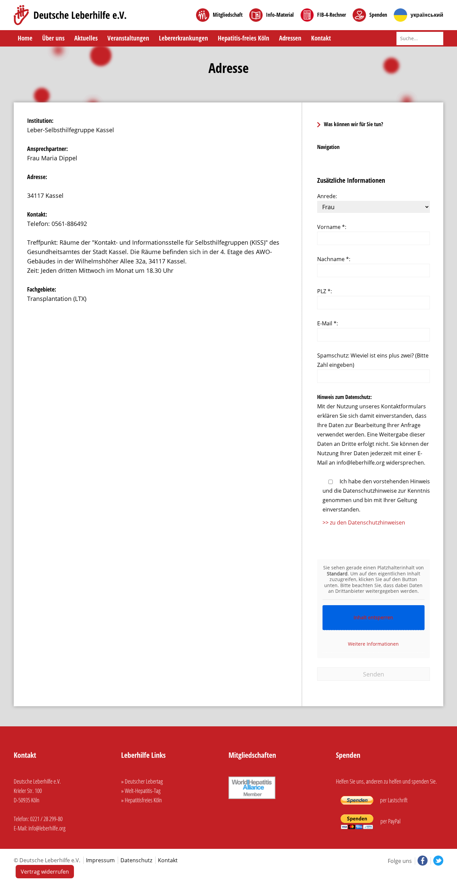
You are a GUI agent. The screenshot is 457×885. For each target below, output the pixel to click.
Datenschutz (136, 860)
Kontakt (321, 38)
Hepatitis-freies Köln (243, 38)
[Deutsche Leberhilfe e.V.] (70, 15)
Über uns (53, 38)
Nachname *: (333, 259)
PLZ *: (324, 291)
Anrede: (327, 196)
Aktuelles (86, 38)
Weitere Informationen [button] (373, 644)
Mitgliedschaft (228, 15)
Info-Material (280, 15)
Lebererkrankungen (183, 38)
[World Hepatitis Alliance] (252, 799)
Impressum (100, 860)
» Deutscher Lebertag (142, 781)
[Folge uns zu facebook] (422, 861)
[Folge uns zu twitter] (437, 861)
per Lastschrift (393, 800)
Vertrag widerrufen (45, 871)
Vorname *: (331, 227)
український (426, 15)
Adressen (290, 38)
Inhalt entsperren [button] (373, 617)
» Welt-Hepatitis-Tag (141, 791)
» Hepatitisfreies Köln (141, 800)
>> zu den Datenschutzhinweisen (364, 522)
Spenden (378, 15)
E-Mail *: (327, 323)
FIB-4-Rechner (331, 15)
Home (25, 38)
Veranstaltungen (128, 38)
